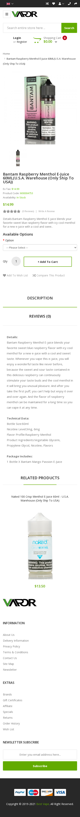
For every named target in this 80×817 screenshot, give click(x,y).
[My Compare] (47, 3)
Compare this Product (51, 275)
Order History (11, 723)
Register (22, 42)
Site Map (8, 664)
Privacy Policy (11, 646)
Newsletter (10, 669)
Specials (8, 712)
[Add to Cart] (26, 546)
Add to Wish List (17, 275)
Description (40, 298)
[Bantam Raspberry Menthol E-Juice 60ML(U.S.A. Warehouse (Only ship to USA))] (18, 157)
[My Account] (61, 3)
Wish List (8, 729)
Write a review (46, 211)
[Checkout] (75, 3)
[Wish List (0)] (53, 3)
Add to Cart (49, 262)
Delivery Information (16, 640)
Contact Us (10, 658)
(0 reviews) (28, 211)
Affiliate (7, 706)
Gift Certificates (12, 700)
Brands (7, 694)
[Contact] (69, 3)
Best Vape (42, 804)
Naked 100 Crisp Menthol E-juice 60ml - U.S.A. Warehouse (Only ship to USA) (40, 498)
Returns (8, 717)
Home (6, 53)
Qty (5, 261)
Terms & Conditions (15, 652)
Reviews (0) (40, 316)
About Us (9, 635)
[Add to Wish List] (40, 546)
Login (17, 38)
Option (9, 240)
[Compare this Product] (53, 546)
